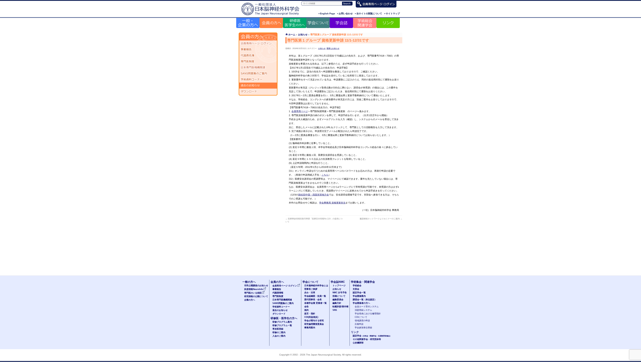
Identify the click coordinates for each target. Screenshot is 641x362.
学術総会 (357, 285)
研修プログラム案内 (282, 322)
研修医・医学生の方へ (284, 318)
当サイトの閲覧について (368, 13)
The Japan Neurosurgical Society (323, 354)
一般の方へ (249, 281)
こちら (325, 174)
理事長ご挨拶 (310, 289)
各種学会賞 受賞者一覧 (315, 303)
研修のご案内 (278, 332)
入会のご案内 (278, 336)
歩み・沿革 (309, 292)
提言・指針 (309, 313)
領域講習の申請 (362, 320)
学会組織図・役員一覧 (315, 296)
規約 (306, 310)
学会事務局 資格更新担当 (332, 202)
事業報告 (258, 50)
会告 (306, 306)
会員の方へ (277, 281)
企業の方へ (249, 300)
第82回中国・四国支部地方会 (313, 194)
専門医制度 (258, 62)
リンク (355, 332)
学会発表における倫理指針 (368, 313)
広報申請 (359, 324)
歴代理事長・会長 (313, 299)
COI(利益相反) (311, 317)
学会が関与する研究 (314, 320)
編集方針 (337, 303)
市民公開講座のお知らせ (256, 285)
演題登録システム (363, 310)
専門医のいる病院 (253, 293)
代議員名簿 (258, 56)
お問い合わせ (345, 13)
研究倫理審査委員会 (314, 324)
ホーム (291, 34)
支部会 (356, 289)
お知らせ (322, 48)
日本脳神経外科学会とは (316, 285)
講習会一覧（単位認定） (365, 299)
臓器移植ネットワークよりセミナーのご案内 (381, 219)
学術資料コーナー (258, 80)
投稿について (339, 296)
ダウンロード (258, 92)
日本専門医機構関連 (258, 68)
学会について (310, 281)
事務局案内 (309, 327)
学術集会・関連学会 (363, 281)
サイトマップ (392, 13)
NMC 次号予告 (340, 292)
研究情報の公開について (256, 296)
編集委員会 (338, 299)
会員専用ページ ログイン (258, 44)
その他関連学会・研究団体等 (367, 339)
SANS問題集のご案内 (258, 74)
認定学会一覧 (359, 292)
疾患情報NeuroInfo (253, 289)
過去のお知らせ (258, 86)
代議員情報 (277, 293)
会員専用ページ (299, 111)
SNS (335, 310)
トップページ (339, 285)
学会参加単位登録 (363, 327)
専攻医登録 (277, 329)
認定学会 (372, 336)
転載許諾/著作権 (340, 306)
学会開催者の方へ (361, 303)
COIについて (361, 317)
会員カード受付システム (367, 306)
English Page (326, 13)
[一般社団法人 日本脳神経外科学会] (271, 15)
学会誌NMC (338, 281)
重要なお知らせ (333, 48)
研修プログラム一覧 (282, 325)
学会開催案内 (359, 296)
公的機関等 (358, 343)
